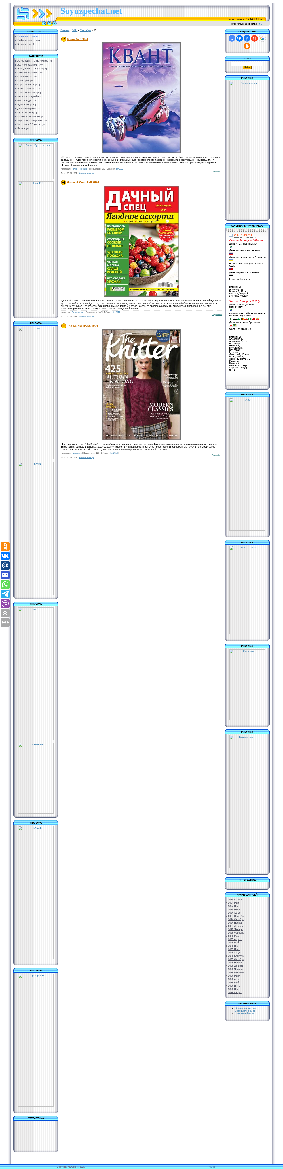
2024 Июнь (234, 906)
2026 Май (233, 982)
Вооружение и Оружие (30, 68)
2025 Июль (234, 949)
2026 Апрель (235, 979)
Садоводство (24, 76)
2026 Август (235, 992)
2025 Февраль (236, 932)
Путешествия (25, 112)
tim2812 (119, 169)
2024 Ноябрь (235, 922)
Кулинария (23, 80)
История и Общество (29, 124)
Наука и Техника (26, 88)
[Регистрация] (49, 25)
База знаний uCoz (245, 1013)
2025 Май (233, 942)
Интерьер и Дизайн (28, 96)
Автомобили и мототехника (32, 60)
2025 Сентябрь (236, 956)
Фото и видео (24, 100)
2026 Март (234, 975)
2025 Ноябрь (235, 962)
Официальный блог (246, 1008)
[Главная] (44, 25)
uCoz (212, 1166)
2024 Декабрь (235, 926)
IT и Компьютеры (27, 92)
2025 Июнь (234, 946)
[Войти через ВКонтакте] (239, 38)
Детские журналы (27, 108)
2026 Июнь (234, 985)
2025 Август (235, 952)
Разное (21, 128)
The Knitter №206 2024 (82, 326)
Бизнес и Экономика (28, 116)
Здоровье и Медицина (29, 120)
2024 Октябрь (236, 919)
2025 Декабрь (235, 966)
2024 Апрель (235, 899)
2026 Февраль (236, 972)
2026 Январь (235, 969)
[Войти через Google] (262, 38)
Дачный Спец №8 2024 (83, 182)
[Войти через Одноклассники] (247, 46)
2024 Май (233, 902)
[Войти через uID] (232, 38)
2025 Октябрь (236, 959)
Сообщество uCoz (245, 1010)
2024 (74, 30)
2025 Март (234, 936)
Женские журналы (27, 64)
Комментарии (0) (86, 173)
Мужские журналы (27, 72)
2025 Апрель (235, 939)
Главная (64, 30)
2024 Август (235, 912)
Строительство (25, 84)
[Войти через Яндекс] (254, 38)
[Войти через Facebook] (247, 38)
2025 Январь (235, 929)
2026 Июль (234, 989)
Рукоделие (23, 104)
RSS (260, 24)
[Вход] (54, 25)
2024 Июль (234, 909)
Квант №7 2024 (77, 39)
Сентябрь (85, 30)
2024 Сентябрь (236, 916)
